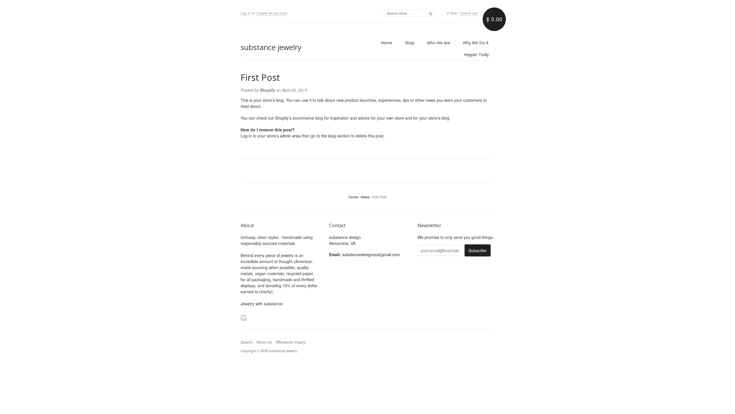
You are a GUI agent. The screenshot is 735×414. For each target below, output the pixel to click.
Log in (246, 13)
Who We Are (438, 42)
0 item (452, 13)
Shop (409, 42)
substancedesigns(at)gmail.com (371, 254)
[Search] (430, 13)
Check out (469, 13)
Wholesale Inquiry (290, 342)
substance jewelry (271, 47)
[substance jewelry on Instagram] (244, 317)
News (365, 196)
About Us (264, 342)
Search (246, 342)
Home (386, 42)
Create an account (271, 13)
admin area (290, 136)
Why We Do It (476, 42)
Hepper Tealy (476, 54)
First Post (260, 77)
